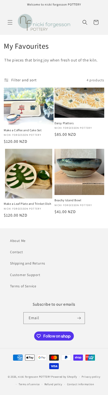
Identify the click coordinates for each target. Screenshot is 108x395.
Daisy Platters (64, 123)
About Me (18, 240)
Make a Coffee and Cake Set (23, 130)
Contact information (80, 384)
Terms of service (29, 384)
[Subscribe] (79, 318)
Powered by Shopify (64, 376)
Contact (16, 252)
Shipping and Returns (27, 263)
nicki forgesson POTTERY (34, 376)
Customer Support (25, 275)
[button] (10, 22)
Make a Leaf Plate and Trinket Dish (27, 204)
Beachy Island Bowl (68, 200)
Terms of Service (23, 286)
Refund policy (53, 384)
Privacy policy (91, 376)
